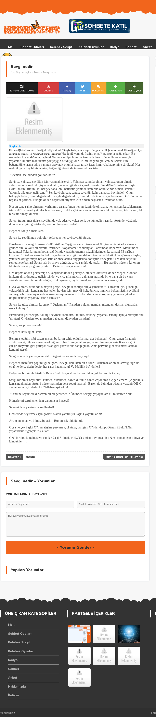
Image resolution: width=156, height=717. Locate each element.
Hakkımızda (17, 687)
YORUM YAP (98, 90)
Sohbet (131, 47)
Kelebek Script (61, 47)
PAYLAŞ (67, 90)
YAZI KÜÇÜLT (134, 90)
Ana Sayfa (17, 72)
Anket (147, 47)
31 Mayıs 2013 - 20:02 (22, 90)
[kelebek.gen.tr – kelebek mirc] (32, 27)
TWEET (83, 90)
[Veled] (79, 656)
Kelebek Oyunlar (91, 47)
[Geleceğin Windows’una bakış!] (104, 634)
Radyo (114, 47)
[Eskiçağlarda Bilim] (129, 634)
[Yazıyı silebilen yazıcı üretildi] (104, 656)
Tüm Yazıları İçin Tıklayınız (124, 457)
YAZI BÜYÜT (115, 90)
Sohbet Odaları (32, 47)
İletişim (13, 695)
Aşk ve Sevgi (32, 72)
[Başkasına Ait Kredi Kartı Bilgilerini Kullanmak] (79, 677)
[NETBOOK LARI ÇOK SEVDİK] (129, 656)
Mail (11, 47)
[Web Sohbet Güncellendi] (79, 634)
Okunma (48, 90)
